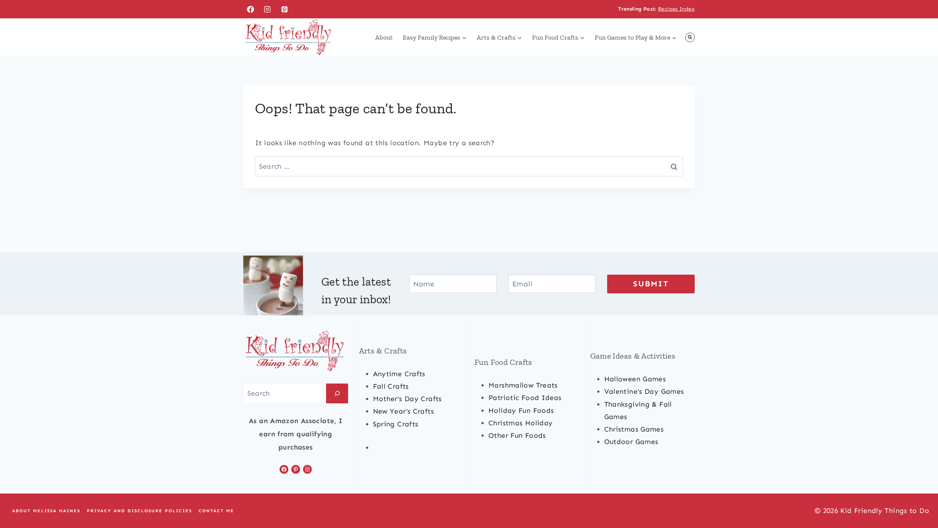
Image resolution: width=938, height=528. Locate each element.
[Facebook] (250, 9)
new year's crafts (403, 411)
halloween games (635, 379)
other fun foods (517, 435)
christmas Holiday (520, 423)
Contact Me (216, 510)
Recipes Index (676, 9)
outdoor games (631, 441)
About (384, 37)
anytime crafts (399, 374)
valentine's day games (644, 391)
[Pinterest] (285, 9)
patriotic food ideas (525, 397)
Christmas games (634, 429)
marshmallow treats (523, 385)
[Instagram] (267, 9)
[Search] (337, 393)
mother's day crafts (407, 399)
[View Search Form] (690, 37)
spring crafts (395, 424)
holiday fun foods (521, 410)
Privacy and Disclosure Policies (139, 510)
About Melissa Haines (46, 510)
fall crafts (391, 386)
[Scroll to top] (920, 499)
